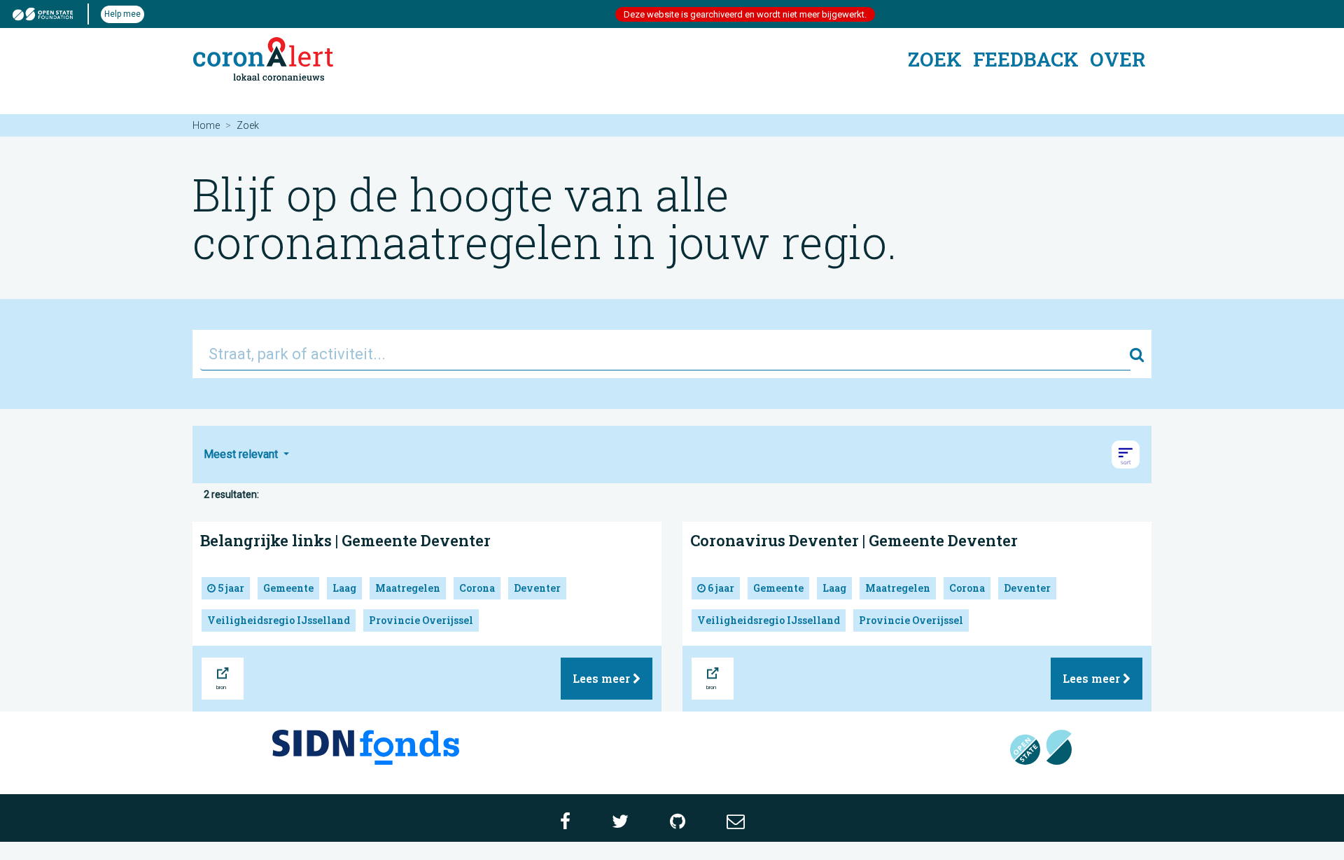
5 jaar (230, 588)
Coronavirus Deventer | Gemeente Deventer (854, 540)
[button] (1125, 454)
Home (206, 125)
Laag (344, 588)
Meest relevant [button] (242, 454)
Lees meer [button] (603, 678)
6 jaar (720, 588)
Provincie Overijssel (421, 620)
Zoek (935, 59)
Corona (477, 588)
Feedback (1026, 59)
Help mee (122, 14)
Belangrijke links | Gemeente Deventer (345, 540)
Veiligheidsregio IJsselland (278, 620)
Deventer (537, 588)
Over (1117, 59)
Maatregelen (407, 588)
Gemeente (288, 588)
